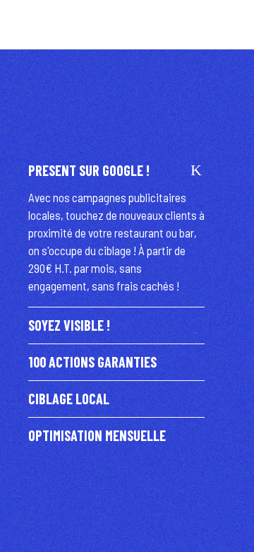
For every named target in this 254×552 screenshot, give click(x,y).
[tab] (116, 171)
